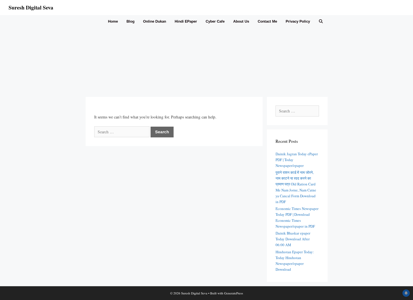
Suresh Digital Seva (31, 7)
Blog (130, 21)
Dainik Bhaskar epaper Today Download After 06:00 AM (293, 239)
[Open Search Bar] (321, 21)
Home (113, 21)
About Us (241, 21)
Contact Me (267, 21)
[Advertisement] (206, 60)
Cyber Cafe (215, 21)
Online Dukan (154, 21)
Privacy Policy (298, 21)
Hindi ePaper (186, 21)
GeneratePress (233, 293)
